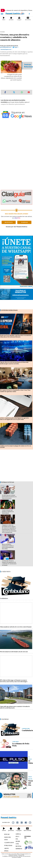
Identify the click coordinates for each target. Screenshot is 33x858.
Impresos (18, 848)
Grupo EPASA (6, 849)
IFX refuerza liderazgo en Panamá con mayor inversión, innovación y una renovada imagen (13, 680)
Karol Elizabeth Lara (5, 47)
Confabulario (4, 598)
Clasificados (8, 842)
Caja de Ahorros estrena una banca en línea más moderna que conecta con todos (14, 363)
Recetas (18, 846)
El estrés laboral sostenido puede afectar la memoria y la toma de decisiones (9, 497)
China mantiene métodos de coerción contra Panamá (15, 627)
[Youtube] (26, 822)
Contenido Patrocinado (9, 310)
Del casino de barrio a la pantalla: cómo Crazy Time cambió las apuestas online (15, 390)
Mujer (18, 841)
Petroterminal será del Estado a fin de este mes (14, 651)
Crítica (18, 834)
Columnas (5, 719)
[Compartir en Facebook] (5, 92)
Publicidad (8, 845)
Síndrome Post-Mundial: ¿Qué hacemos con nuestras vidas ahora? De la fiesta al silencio (15, 336)
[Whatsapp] (13, 822)
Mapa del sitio (7, 838)
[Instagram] (30, 822)
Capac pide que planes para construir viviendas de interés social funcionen (15, 707)
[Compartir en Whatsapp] (22, 92)
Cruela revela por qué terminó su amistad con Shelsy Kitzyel (8, 511)
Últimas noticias (7, 482)
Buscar (6, 834)
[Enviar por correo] (29, 92)
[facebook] (17, 822)
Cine (17, 844)
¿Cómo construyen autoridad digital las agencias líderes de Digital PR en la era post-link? (14, 418)
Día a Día (17, 838)
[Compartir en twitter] (14, 92)
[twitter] (21, 822)
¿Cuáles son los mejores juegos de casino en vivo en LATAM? (15, 446)
